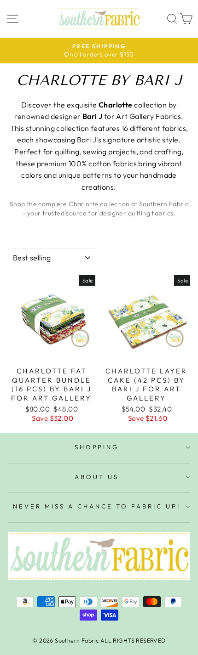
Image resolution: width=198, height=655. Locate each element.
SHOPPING (97, 447)
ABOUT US (97, 476)
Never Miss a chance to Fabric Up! (96, 506)
